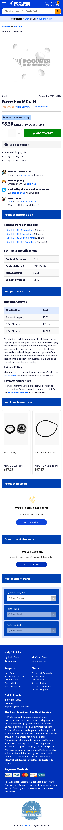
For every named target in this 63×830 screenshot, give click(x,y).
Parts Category (17, 592)
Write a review (22, 106)
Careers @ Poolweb (42, 673)
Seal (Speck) (10, 452)
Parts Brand (13, 608)
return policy (10, 375)
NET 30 (8, 788)
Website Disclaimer (41, 686)
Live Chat (9, 703)
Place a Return (12, 682)
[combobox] (31, 11)
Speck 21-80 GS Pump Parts (21, 237)
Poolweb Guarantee (18, 392)
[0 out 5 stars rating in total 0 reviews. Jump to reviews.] (8, 107)
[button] (47, 4)
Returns (12, 661)
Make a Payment (13, 686)
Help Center (14, 657)
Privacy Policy (38, 679)
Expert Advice (42, 661)
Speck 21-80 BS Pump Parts (21, 229)
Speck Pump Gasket (45, 452)
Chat (27, 18)
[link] (42, 133)
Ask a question (40, 106)
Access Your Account (15, 676)
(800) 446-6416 (44, 18)
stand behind (18, 192)
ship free (31, 183)
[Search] (58, 11)
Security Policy (39, 682)
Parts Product (14, 624)
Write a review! (31, 522)
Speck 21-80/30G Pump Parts (21, 241)
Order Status (41, 657)
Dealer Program (40, 689)
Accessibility (38, 676)
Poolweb (6, 26)
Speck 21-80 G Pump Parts (20, 233)
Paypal (32, 781)
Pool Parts (19, 26)
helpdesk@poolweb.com (17, 706)
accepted (25, 174)
